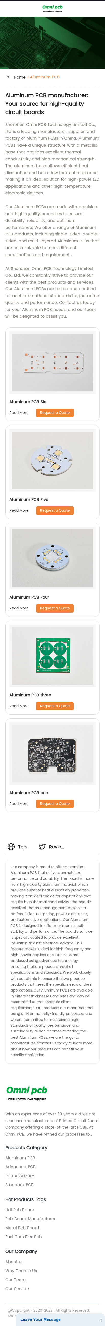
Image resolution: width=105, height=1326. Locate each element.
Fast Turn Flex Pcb (23, 1237)
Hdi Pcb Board (19, 1210)
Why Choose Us (21, 1270)
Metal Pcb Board (22, 1228)
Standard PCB (19, 1185)
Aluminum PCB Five (28, 499)
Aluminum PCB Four (29, 597)
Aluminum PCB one (28, 793)
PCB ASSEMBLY (19, 1176)
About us (14, 1262)
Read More (19, 412)
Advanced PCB (20, 1167)
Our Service (17, 1289)
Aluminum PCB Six (27, 402)
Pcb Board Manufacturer (30, 1219)
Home (20, 77)
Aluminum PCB (20, 1158)
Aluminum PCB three (30, 695)
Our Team (15, 1280)
